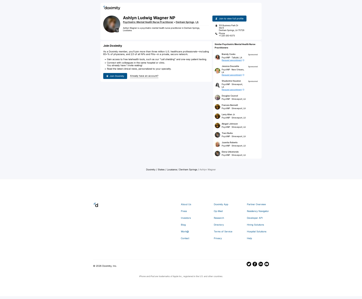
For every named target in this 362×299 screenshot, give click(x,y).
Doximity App (221, 204)
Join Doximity (117, 76)
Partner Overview (256, 204)
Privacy (218, 238)
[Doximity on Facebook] (255, 264)
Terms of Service (223, 231)
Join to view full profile (231, 18)
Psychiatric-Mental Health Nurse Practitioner (148, 22)
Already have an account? (144, 75)
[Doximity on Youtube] (266, 264)
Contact (185, 238)
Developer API (255, 218)
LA (197, 22)
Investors (186, 218)
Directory (219, 224)
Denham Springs (185, 22)
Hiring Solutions (255, 224)
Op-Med (218, 211)
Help (249, 238)
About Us (186, 204)
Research (219, 218)
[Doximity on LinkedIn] (260, 264)
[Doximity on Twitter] (249, 264)
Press (184, 211)
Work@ (185, 231)
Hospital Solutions (256, 231)
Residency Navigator (258, 211)
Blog (183, 224)
